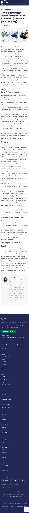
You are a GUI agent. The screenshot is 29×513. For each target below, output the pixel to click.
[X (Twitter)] (10, 344)
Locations (3, 427)
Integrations (4, 382)
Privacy (3, 494)
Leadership (4, 419)
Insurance (3, 402)
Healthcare (4, 397)
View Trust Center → (6, 487)
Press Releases (4, 465)
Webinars (3, 452)
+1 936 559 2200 (5, 339)
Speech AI (3, 374)
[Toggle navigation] (26, 2)
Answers (3, 467)
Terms (14, 494)
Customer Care (4, 351)
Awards (3, 429)
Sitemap (10, 496)
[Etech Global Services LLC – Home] (4, 2)
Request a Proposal (8, 331)
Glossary (3, 460)
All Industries (4, 409)
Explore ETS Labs (5, 384)
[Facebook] (13, 344)
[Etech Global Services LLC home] (14, 318)
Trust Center (4, 432)
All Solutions (4, 364)
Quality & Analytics (6, 356)
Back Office (4, 362)
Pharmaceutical (5, 404)
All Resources (4, 470)
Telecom (3, 391)
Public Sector (4, 394)
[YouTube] (6, 344)
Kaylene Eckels (13, 278)
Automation (4, 379)
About (2, 417)
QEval (2, 371)
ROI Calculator (5, 447)
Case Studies (4, 444)
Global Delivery (4, 424)
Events (3, 462)
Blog (2, 442)
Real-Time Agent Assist (6, 377)
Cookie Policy (9, 494)
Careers (3, 435)
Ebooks (3, 455)
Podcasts (3, 457)
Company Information (18, 496)
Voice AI (3, 359)
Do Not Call (4, 496)
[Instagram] (17, 344)
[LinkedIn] (2, 344)
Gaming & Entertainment (7, 399)
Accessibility (20, 494)
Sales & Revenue (5, 354)
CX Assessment (5, 449)
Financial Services (5, 407)
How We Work (4, 422)
